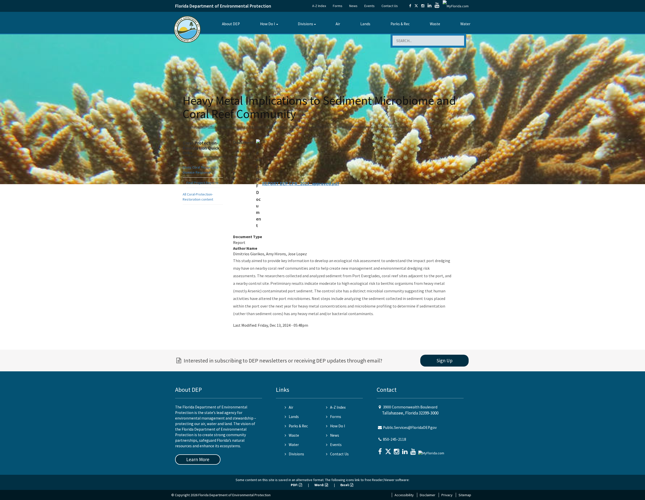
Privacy (447, 495)
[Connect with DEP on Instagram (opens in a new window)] (423, 6)
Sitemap (465, 495)
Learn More (197, 459)
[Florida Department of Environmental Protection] (187, 29)
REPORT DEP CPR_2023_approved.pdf (300, 183)
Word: (319, 485)
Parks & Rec (400, 23)
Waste (435, 23)
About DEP (231, 23)
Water (465, 23)
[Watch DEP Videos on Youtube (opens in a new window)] (437, 6)
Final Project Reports (202, 182)
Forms (337, 6)
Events (369, 6)
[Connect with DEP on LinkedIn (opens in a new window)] (429, 6)
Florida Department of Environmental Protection (223, 6)
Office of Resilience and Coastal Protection (235, 127)
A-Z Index (319, 6)
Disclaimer (427, 495)
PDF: (295, 485)
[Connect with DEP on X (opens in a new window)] (416, 6)
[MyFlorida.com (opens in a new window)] (455, 6)
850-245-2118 (394, 439)
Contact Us (389, 6)
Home (187, 127)
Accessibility (404, 495)
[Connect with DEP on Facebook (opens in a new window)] (410, 6)
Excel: (345, 485)
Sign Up (445, 360)
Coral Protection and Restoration (285, 127)
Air (338, 23)
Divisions (305, 23)
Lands (365, 23)
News (353, 6)
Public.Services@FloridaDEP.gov (410, 427)
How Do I (267, 23)
